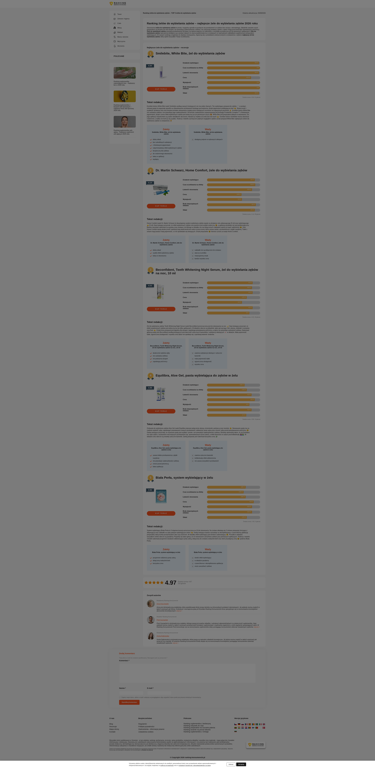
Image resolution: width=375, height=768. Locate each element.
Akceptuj (241, 764)
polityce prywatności (167, 765)
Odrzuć (231, 764)
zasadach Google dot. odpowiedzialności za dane (195, 765)
